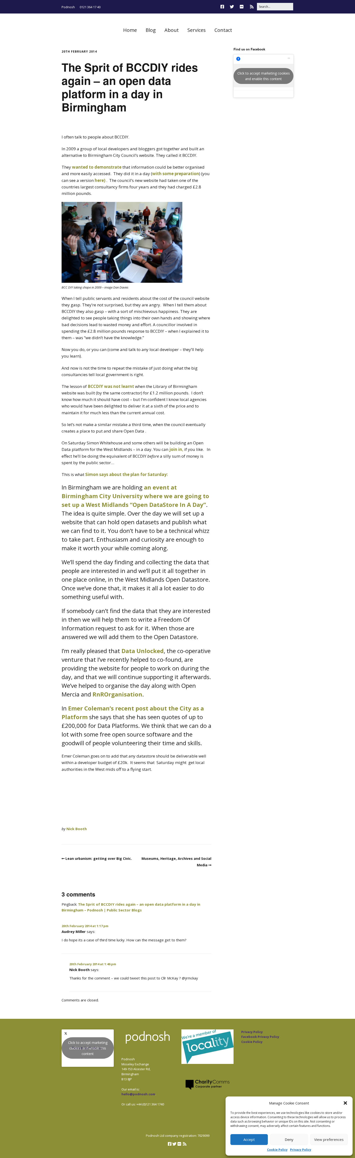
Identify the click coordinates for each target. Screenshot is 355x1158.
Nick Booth (76, 828)
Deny (289, 1139)
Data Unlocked (142, 651)
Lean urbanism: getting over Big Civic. (98, 858)
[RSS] (252, 6)
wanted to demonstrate (96, 167)
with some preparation (175, 173)
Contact (223, 30)
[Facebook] (223, 6)
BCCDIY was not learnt (111, 386)
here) (100, 180)
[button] (345, 1103)
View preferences (329, 1139)
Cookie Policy (277, 1150)
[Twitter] (231, 6)
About (171, 30)
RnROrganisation (117, 694)
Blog (151, 30)
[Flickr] (241, 6)
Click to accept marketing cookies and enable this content (263, 76)
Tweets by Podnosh (87, 1048)
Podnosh (68, 7)
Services (196, 30)
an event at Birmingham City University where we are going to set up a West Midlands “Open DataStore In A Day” (135, 496)
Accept (249, 1139)
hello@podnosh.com (138, 1094)
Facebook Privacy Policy (260, 1036)
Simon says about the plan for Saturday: (126, 474)
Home (130, 30)
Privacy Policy (300, 1150)
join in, (176, 449)
